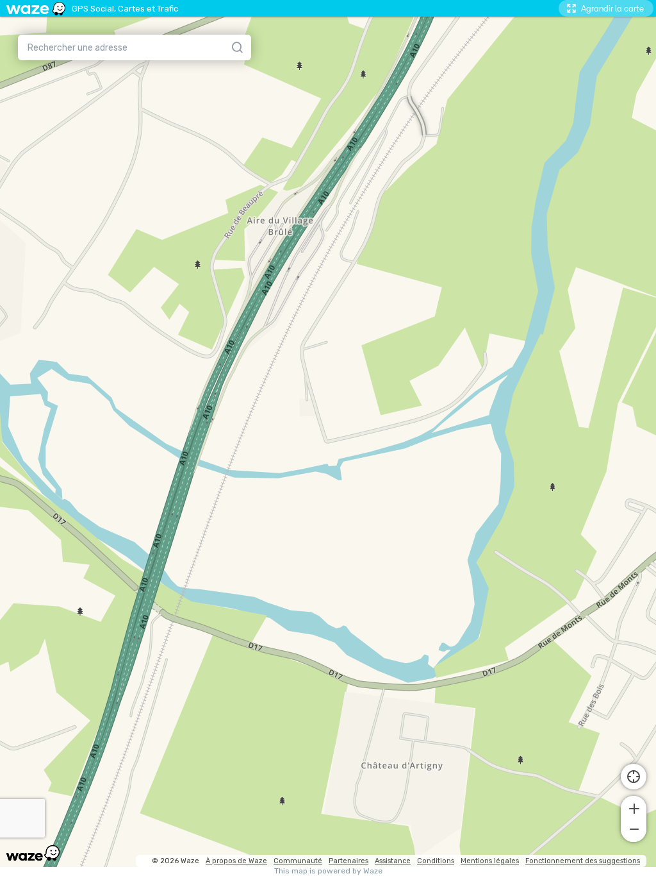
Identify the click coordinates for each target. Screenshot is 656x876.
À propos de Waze (236, 861)
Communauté (298, 861)
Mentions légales (490, 861)
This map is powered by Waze (328, 871)
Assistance (393, 861)
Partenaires (348, 861)
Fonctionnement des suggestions (582, 861)
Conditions (435, 861)
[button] (633, 807)
